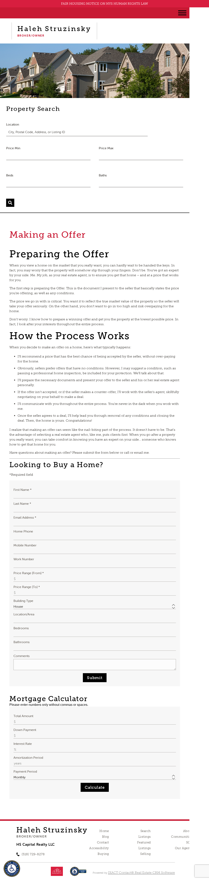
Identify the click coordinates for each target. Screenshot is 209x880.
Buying (103, 854)
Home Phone (23, 531)
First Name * (22, 490)
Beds (9, 175)
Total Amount (23, 716)
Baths (103, 175)
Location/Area (23, 614)
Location (12, 124)
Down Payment (24, 730)
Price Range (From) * (28, 573)
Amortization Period (28, 757)
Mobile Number (25, 545)
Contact (103, 842)
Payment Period (25, 771)
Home (104, 831)
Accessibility (99, 848)
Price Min (13, 148)
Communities (181, 837)
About (187, 831)
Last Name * (22, 503)
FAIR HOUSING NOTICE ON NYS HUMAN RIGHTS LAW (104, 4)
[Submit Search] (10, 203)
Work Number (23, 559)
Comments (21, 656)
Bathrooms (21, 642)
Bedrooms (21, 628)
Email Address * (24, 517)
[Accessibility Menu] (11, 869)
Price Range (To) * (26, 587)
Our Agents (183, 848)
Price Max (106, 148)
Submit (94, 677)
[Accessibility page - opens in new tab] (78, 873)
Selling (145, 854)
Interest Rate (22, 744)
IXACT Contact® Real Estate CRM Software (141, 872)
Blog (105, 837)
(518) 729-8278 (33, 854)
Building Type (23, 601)
